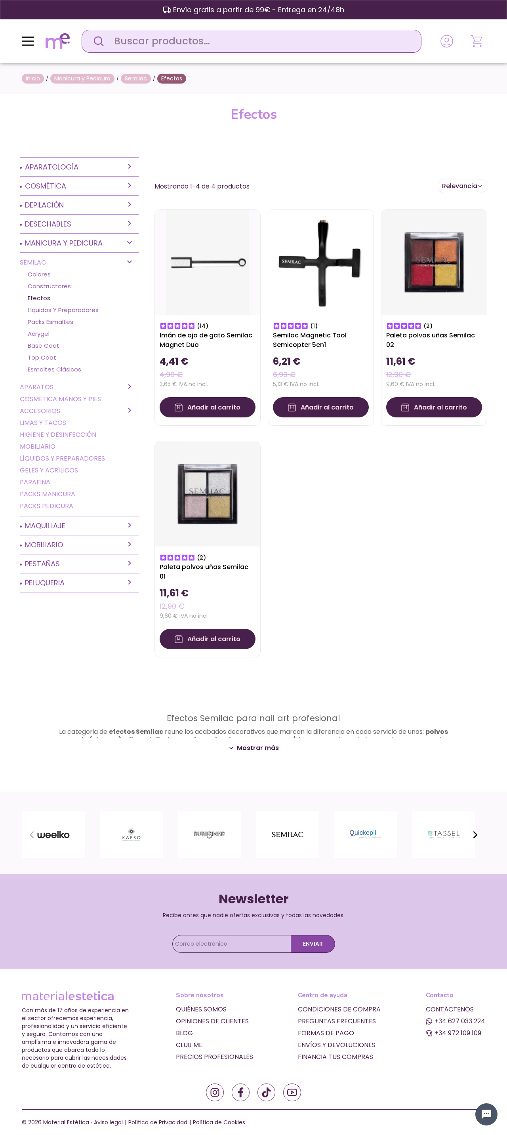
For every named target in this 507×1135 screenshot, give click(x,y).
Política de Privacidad (157, 1122)
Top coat (42, 357)
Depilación (44, 205)
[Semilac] (287, 834)
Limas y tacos (43, 422)
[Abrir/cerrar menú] (28, 41)
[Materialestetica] (58, 40)
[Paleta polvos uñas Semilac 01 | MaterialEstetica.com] (207, 493)
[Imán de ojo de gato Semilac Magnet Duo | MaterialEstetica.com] (207, 261)
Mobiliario (37, 446)
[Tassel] (443, 834)
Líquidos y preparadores (63, 310)
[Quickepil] (365, 834)
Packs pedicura (46, 505)
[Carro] (477, 41)
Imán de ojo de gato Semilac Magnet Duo (206, 340)
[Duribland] (209, 834)
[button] (462, 186)
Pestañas (42, 564)
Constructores (49, 286)
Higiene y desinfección (58, 434)
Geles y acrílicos (49, 470)
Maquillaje (45, 526)
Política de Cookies (219, 1122)
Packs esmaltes (50, 322)
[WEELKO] (53, 834)
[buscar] (97, 41)
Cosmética (45, 186)
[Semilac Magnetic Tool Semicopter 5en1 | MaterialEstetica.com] (321, 261)
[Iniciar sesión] (447, 41)
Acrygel (39, 333)
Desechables (48, 224)
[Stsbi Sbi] (215, 1092)
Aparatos (36, 387)
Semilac (33, 262)
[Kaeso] (131, 834)
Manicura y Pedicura (64, 243)
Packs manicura (47, 494)
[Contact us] (486, 1114)
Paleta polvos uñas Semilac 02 (430, 340)
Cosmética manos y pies (60, 399)
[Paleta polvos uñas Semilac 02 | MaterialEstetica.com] (434, 261)
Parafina (35, 482)
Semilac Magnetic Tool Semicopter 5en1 (310, 340)
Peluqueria (45, 583)
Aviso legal (108, 1122)
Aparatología (51, 167)
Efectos (39, 298)
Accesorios (40, 410)
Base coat (43, 345)
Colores (39, 274)
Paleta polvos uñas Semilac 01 (204, 571)
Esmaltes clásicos (54, 369)
